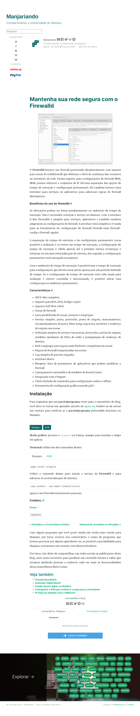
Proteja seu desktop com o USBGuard (55, 592)
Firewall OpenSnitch (46, 579)
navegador (84, 680)
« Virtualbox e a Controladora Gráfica (49, 524)
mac (113, 674)
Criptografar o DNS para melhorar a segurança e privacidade (67, 589)
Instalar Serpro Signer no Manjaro (53, 586)
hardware (110, 669)
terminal (125, 690)
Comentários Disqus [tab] (97, 611)
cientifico (67, 664)
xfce (114, 696)
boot (121, 658)
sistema (74, 690)
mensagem (62, 680)
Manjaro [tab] (37, 456)
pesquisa (64, 685)
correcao (104, 664)
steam (97, 690)
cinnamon (78, 664)
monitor (73, 680)
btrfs (128, 658)
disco (128, 664)
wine (107, 696)
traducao (74, 696)
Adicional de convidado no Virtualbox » (100, 524)
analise (65, 658)
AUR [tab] (49, 456)
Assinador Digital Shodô (48, 583)
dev (112, 664)
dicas (120, 664)
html (120, 669)
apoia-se (89, 406)
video (90, 696)
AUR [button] (47, 427)
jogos (72, 674)
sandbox (122, 685)
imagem (128, 669)
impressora (62, 674)
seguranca (36, 515)
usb (82, 696)
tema (116, 690)
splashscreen (86, 690)
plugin (80, 685)
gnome (93, 669)
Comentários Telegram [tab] (53, 611)
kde (79, 674)
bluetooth (111, 658)
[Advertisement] (75, 72)
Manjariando (49, 39)
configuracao (91, 664)
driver (67, 669)
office (126, 680)
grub (101, 669)
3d (57, 658)
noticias (96, 680)
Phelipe (131, 705)
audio (91, 658)
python (89, 685)
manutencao (124, 674)
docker (58, 669)
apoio (83, 658)
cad (58, 664)
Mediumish (119, 705)
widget (99, 696)
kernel (87, 674)
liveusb (106, 674)
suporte (107, 690)
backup (100, 658)
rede (113, 685)
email (84, 669)
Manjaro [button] (35, 427)
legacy (96, 674)
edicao (75, 669)
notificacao (107, 680)
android (74, 658)
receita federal (102, 685)
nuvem (118, 680)
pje (73, 685)
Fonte (33, 507)
